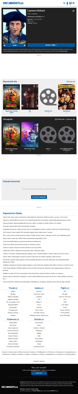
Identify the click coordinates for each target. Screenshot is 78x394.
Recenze (39, 291)
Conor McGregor (65, 315)
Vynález (13, 315)
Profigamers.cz (42, 352)
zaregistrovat (35, 370)
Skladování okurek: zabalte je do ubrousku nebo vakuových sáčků (24, 250)
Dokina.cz (35, 354)
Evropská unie (13, 310)
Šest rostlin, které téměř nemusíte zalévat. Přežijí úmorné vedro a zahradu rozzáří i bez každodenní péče (36, 235)
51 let (31, 21)
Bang (39, 325)
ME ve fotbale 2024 (13, 302)
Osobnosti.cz (13, 319)
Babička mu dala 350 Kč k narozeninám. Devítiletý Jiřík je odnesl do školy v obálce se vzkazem (33, 273)
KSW (65, 302)
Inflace (13, 291)
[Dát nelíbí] (21, 45)
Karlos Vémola (65, 310)
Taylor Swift (13, 341)
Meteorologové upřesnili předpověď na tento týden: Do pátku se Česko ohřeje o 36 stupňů (32, 223)
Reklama (22, 389)
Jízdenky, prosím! (39, 346)
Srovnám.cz (60, 354)
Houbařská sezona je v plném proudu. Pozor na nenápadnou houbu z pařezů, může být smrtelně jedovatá (36, 229)
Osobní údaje (34, 389)
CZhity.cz (42, 354)
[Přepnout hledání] (64, 3)
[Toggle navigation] (73, 3)
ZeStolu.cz (51, 352)
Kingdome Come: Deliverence (39, 315)
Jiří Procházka (65, 313)
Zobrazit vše (70, 81)
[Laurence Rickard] (14, 26)
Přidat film (61, 119)
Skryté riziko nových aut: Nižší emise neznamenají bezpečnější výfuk (25, 238)
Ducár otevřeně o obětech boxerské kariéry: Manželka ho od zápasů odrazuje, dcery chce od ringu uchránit (36, 282)
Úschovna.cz (7, 354)
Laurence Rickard (36, 10)
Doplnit (39, 373)
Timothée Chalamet (13, 346)
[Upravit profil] (73, 10)
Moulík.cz (21, 354)
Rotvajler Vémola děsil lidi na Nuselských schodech (19, 226)
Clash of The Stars (65, 297)
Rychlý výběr (51, 45)
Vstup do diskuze (39, 197)
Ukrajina (13, 294)
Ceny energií (13, 307)
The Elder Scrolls (38, 313)
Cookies (28, 389)
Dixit (39, 336)
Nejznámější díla (10, 81)
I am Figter (64, 305)
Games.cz (39, 288)
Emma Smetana (13, 344)
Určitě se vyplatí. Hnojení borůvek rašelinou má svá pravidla (22, 247)
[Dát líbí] (8, 45)
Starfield (39, 297)
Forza (39, 305)
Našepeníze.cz (51, 354)
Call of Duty (39, 310)
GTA (39, 299)
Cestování (26, 352)
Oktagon (65, 294)
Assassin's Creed (39, 294)
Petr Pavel (13, 325)
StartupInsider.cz (70, 354)
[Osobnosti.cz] (13, 3)
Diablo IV (39, 302)
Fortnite (39, 307)
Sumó (65, 307)
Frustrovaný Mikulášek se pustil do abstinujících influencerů (22, 241)
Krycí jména (39, 338)
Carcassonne (39, 322)
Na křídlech (39, 341)
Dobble (39, 333)
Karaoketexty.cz (71, 352)
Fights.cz (65, 288)
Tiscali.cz (13, 288)
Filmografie (8, 119)
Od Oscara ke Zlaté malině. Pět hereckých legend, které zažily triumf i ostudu (27, 232)
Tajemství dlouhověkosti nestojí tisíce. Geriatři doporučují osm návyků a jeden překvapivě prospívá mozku (37, 220)
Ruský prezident (13, 305)
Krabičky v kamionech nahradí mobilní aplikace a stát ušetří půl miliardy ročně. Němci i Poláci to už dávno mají (38, 265)
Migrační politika (13, 299)
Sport (16, 352)
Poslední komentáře (11, 181)
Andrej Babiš (13, 322)
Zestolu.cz (39, 319)
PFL (65, 299)
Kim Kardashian (13, 333)
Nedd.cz (14, 354)
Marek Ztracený (13, 338)
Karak (39, 344)
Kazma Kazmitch (13, 330)
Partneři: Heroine (39, 361)
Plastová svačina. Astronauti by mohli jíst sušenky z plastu (21, 244)
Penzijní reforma (13, 313)
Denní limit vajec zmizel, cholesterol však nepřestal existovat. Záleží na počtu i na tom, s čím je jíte (35, 217)
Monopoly (39, 330)
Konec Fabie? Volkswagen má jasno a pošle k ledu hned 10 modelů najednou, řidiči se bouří (32, 257)
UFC (65, 291)
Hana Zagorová (13, 328)
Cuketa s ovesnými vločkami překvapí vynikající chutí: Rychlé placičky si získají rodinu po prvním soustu (36, 254)
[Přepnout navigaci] (67, 3)
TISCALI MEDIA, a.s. (37, 391)
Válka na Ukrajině (13, 297)
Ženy (20, 352)
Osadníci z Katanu (39, 328)
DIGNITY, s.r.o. (54, 391)
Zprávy (11, 352)
